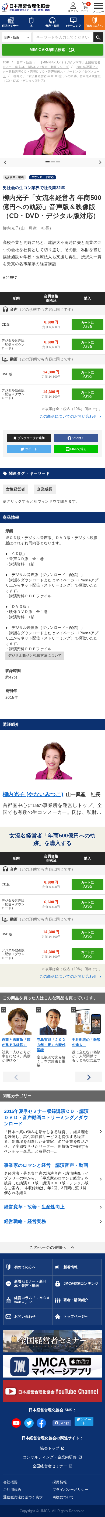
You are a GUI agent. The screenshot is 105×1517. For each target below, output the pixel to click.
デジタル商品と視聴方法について (35, 655)
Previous (4, 161)
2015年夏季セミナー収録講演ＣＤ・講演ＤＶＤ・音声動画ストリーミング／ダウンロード (51, 71)
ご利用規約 (12, 1490)
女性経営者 (15, 489)
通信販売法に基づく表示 (23, 1497)
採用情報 (59, 1482)
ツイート (31, 449)
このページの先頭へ (52, 1247)
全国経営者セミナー (50, 1466)
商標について (63, 1497)
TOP (6, 62)
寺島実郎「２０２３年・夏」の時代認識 (51, 1045)
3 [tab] (58, 164)
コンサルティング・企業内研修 (50, 1457)
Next (99, 161)
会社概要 (10, 1482)
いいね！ (78, 437)
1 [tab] (48, 164)
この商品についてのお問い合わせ (71, 416)
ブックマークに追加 (29, 438)
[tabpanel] (52, 121)
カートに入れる (87, 324)
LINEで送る (78, 449)
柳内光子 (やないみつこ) (33, 794)
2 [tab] (53, 164)
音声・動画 (24, 62)
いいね (63, 1423)
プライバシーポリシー (70, 1490)
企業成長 (44, 489)
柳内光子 (27, 228)
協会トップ (49, 1448)
